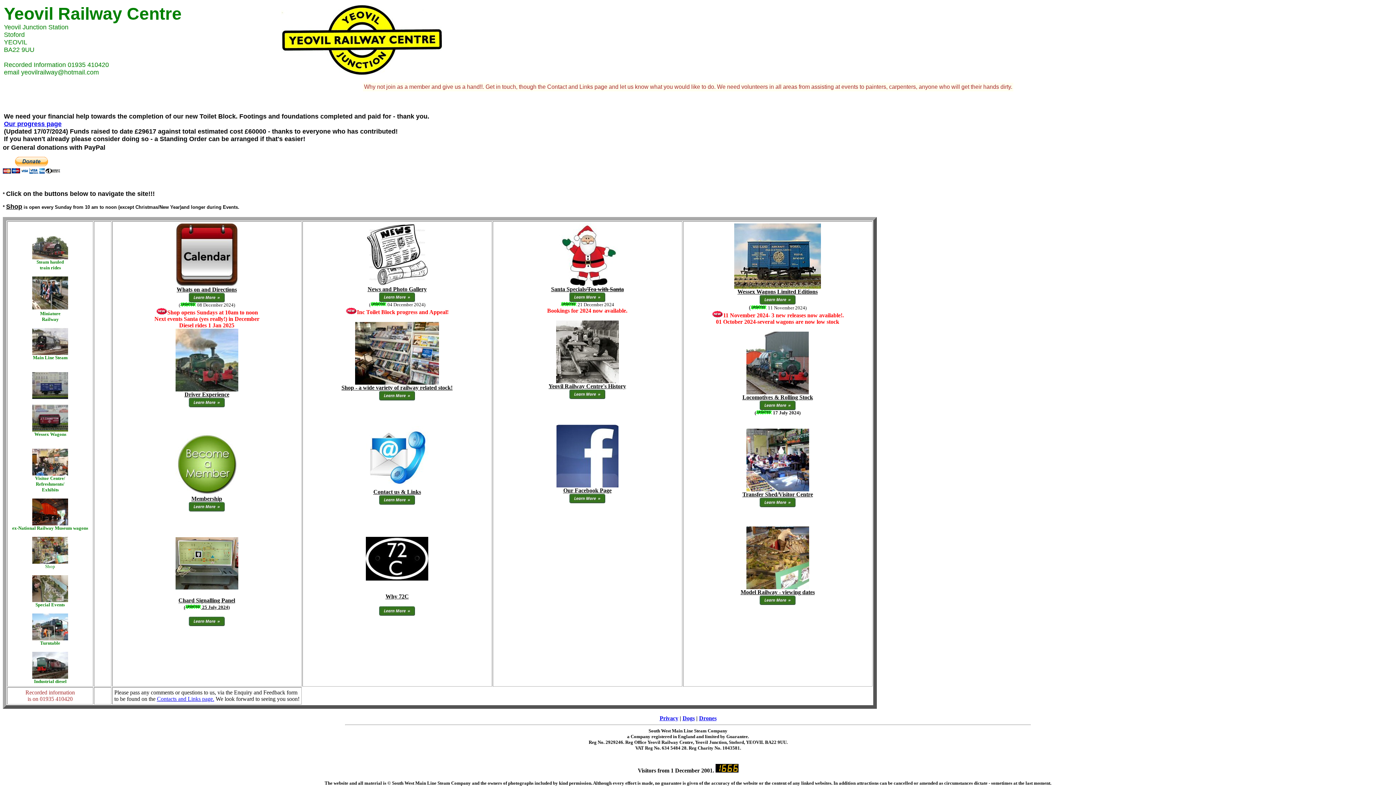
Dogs (689, 718)
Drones (708, 718)
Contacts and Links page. (185, 699)
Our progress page (33, 124)
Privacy (669, 718)
